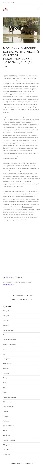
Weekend (6, 325)
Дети (4, 349)
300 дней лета (7, 311)
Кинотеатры (7, 363)
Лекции (5, 378)
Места (5, 387)
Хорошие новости (9, 440)
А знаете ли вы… (8, 330)
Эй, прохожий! (8, 445)
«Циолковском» (27, 207)
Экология (6, 450)
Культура (6, 368)
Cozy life (6, 320)
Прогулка (6, 416)
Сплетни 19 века (8, 426)
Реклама (6, 421)
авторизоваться (8, 285)
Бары (5, 335)
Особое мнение (8, 407)
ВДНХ (13, 196)
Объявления (7, 402)
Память (5, 411)
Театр (5, 430)
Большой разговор (9, 340)
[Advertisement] (21, 244)
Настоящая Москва (9, 397)
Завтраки (6, 359)
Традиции (6, 435)
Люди (5, 66)
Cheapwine (6, 316)
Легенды (6, 373)
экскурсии (6, 454)
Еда (4, 354)
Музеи (5, 392)
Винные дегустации (9, 344)
